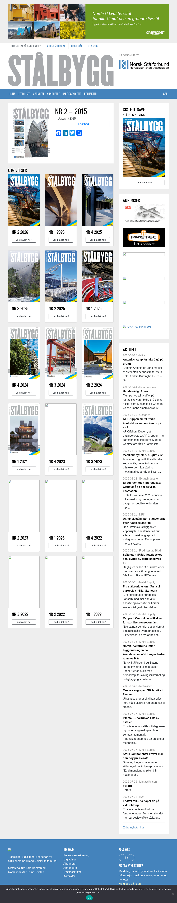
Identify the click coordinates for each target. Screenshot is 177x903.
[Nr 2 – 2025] (60, 276)
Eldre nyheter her (133, 827)
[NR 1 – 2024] (24, 429)
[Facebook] (122, 857)
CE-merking (93, 46)
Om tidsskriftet (71, 94)
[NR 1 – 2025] (97, 276)
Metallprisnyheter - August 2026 (143, 455)
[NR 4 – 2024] (24, 353)
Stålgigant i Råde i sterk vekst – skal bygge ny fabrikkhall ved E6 (143, 558)
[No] (172, 894)
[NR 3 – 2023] (97, 429)
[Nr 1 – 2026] (60, 200)
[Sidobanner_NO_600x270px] (144, 214)
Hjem (12, 94)
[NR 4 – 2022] (97, 506)
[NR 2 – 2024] (97, 353)
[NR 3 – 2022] (24, 582)
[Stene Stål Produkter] (137, 328)
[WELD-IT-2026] (144, 311)
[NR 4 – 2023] (60, 429)
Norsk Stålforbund (56, 46)
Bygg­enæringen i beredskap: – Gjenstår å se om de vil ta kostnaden (143, 486)
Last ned (83, 123)
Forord (127, 785)
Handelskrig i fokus (135, 391)
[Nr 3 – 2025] (24, 276)
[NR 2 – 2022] (60, 582)
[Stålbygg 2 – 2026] (24, 200)
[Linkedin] (130, 857)
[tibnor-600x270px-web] (144, 263)
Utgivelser (24, 94)
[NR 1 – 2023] (60, 506)
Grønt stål (76, 46)
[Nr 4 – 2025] (97, 200)
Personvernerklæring (76, 855)
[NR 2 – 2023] (24, 506)
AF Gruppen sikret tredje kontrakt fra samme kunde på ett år (142, 423)
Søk (164, 94)
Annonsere (53, 94)
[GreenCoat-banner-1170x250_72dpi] (88, 21)
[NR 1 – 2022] (97, 582)
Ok (89, 897)
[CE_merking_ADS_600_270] (144, 287)
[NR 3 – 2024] (60, 353)
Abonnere (38, 94)
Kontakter (90, 94)
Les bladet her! (24, 239)
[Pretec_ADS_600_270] (144, 238)
